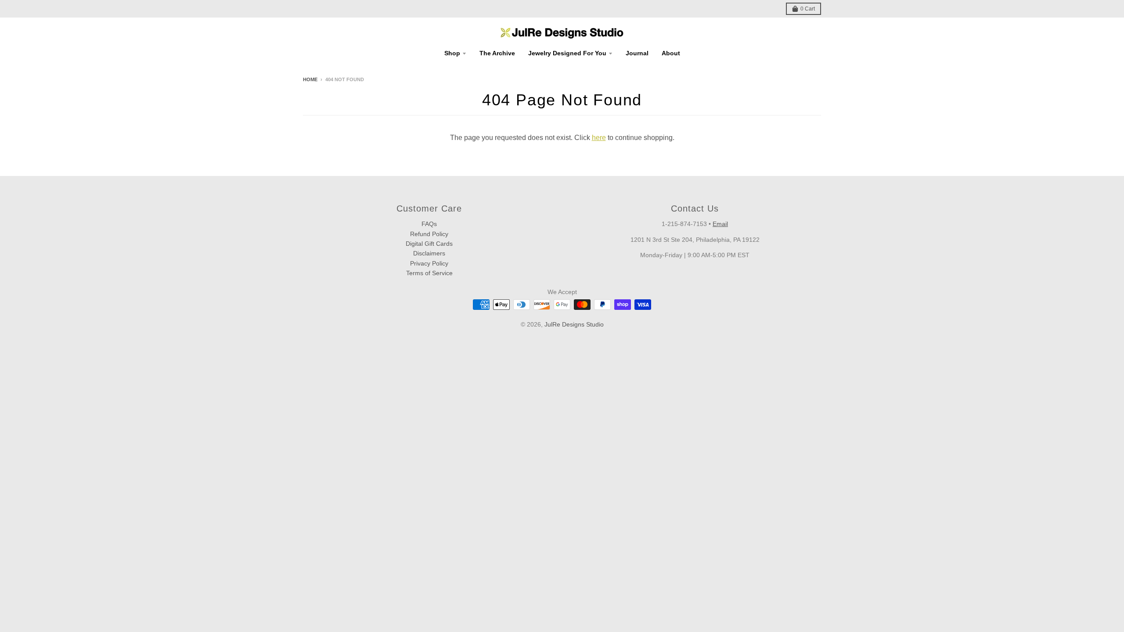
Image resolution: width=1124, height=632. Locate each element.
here (599, 137)
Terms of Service (429, 272)
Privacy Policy (429, 263)
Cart (807, 9)
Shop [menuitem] (452, 53)
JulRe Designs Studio (574, 324)
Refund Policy (429, 233)
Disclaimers (429, 253)
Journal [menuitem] (637, 53)
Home (310, 79)
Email (720, 223)
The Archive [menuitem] (497, 53)
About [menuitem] (671, 53)
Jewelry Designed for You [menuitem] (567, 53)
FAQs (429, 223)
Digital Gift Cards (429, 243)
